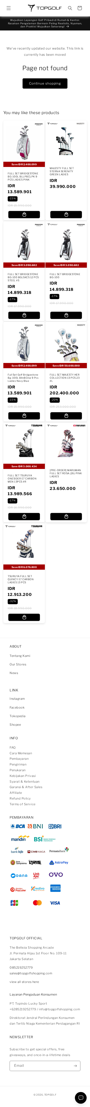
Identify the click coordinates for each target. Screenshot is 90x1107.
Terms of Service (23, 804)
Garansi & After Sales (26, 787)
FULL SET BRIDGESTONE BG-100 (65, 276)
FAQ (13, 747)
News (14, 673)
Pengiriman (18, 764)
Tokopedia (18, 716)
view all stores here (24, 982)
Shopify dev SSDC (50, 1098)
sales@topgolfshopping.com (31, 973)
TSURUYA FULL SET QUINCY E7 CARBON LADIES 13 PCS (21, 579)
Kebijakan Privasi (23, 776)
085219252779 (21, 967)
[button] (8, 8)
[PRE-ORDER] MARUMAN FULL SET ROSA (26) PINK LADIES (66, 473)
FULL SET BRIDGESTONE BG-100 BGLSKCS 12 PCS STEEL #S (23, 277)
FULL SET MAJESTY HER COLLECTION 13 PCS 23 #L (64, 378)
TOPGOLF (50, 1094)
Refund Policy (20, 798)
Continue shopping (45, 83)
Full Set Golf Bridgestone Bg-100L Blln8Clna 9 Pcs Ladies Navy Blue (23, 378)
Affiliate (16, 793)
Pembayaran (19, 758)
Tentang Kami (20, 656)
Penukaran (18, 770)
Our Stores (18, 664)
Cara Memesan (21, 753)
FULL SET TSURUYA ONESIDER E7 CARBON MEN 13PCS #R (22, 478)
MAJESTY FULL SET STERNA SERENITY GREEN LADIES (62, 171)
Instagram (17, 698)
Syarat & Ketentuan (25, 781)
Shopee (15, 724)
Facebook (17, 707)
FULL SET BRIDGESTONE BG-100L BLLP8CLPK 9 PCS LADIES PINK (23, 176)
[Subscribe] (75, 1066)
